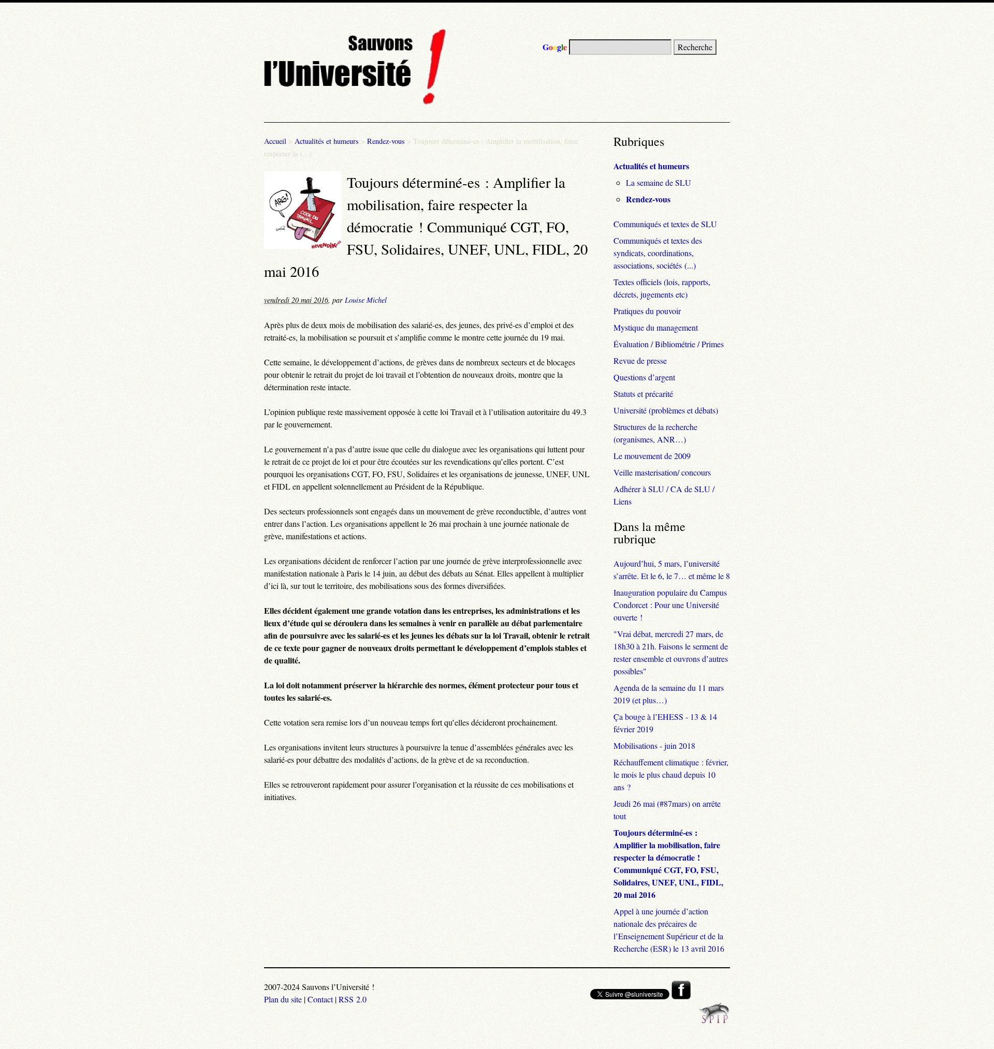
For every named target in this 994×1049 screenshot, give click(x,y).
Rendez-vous (386, 141)
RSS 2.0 (353, 999)
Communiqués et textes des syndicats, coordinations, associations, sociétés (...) (657, 253)
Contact (320, 999)
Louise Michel (366, 300)
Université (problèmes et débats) (665, 410)
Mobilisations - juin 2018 (654, 745)
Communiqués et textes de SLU (665, 223)
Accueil (275, 141)
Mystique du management (655, 327)
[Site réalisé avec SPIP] (714, 1020)
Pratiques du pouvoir (647, 310)
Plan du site (283, 999)
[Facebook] (681, 996)
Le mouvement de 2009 (652, 455)
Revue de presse (640, 360)
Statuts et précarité (643, 393)
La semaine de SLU (658, 182)
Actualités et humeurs (327, 141)
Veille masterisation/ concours (662, 472)
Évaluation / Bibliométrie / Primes (668, 343)
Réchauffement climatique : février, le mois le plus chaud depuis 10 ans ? (670, 774)
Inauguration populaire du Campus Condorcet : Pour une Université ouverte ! (670, 605)
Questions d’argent (644, 377)
